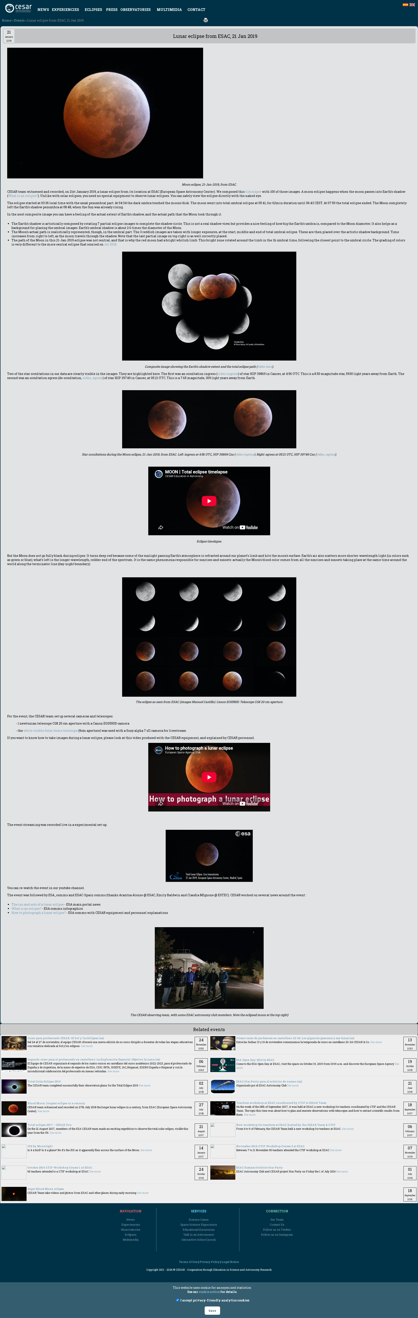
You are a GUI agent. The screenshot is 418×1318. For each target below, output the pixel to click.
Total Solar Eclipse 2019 (44, 1081)
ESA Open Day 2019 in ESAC (255, 1060)
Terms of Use (188, 1262)
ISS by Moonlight (40, 1146)
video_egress (93, 378)
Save (212, 1311)
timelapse (253, 192)
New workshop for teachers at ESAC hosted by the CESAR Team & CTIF (285, 1125)
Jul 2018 (110, 244)
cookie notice (209, 1292)
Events (19, 20)
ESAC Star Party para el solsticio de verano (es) (269, 1081)
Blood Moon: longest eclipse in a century (56, 1103)
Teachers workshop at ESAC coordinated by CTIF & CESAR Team (281, 1103)
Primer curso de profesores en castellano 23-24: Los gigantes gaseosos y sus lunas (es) (295, 1038)
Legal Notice (230, 1262)
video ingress (227, 374)
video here (265, 366)
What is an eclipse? (23, 196)
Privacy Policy (210, 1262)
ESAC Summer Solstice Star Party (259, 1167)
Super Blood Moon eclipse (45, 1189)
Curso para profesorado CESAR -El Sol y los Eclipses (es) (65, 1038)
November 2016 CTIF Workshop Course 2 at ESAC (270, 1146)
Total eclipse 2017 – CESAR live (49, 1125)
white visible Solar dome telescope (51, 730)
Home (7, 20)
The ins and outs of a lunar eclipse (38, 904)
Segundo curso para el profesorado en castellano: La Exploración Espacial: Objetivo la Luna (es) (93, 1059)
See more (87, 1046)
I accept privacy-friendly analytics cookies (214, 1300)
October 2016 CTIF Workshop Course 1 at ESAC (59, 1167)
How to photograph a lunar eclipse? (39, 913)
